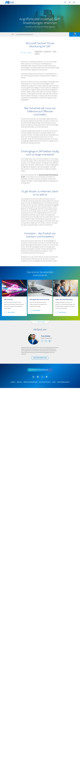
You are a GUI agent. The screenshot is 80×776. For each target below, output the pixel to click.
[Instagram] (37, 376)
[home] (9, 2)
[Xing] (42, 376)
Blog (13, 34)
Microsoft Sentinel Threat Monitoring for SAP (24, 34)
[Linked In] (33, 376)
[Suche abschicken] (65, 2)
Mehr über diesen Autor (40, 357)
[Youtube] (46, 376)
